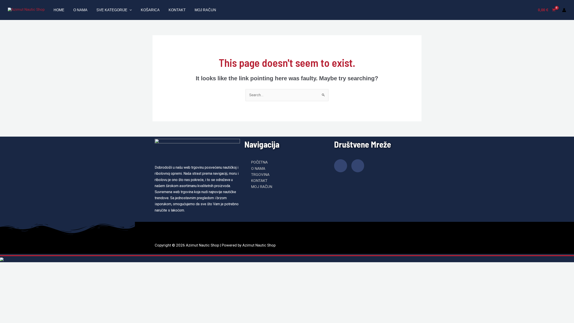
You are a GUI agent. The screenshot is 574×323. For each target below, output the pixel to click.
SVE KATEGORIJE (111, 10)
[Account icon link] (564, 10)
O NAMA (80, 10)
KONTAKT (177, 10)
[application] (129, 10)
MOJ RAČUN (205, 10)
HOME (59, 10)
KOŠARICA (150, 10)
